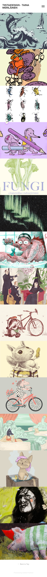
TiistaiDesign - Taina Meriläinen (16, 6)
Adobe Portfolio (27, 573)
